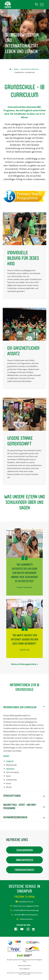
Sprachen (10, 768)
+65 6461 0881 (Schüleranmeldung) (26, 910)
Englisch (9, 761)
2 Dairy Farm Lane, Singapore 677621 (25, 906)
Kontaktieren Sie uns (26, 902)
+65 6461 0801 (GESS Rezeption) (25, 915)
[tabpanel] (24, 34)
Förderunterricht (24, 869)
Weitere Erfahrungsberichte (24, 664)
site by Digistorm (24, 969)
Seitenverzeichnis (26, 919)
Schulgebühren (24, 849)
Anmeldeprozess (24, 859)
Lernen (16, 69)
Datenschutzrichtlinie (24, 965)
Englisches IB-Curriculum (30, 69)
